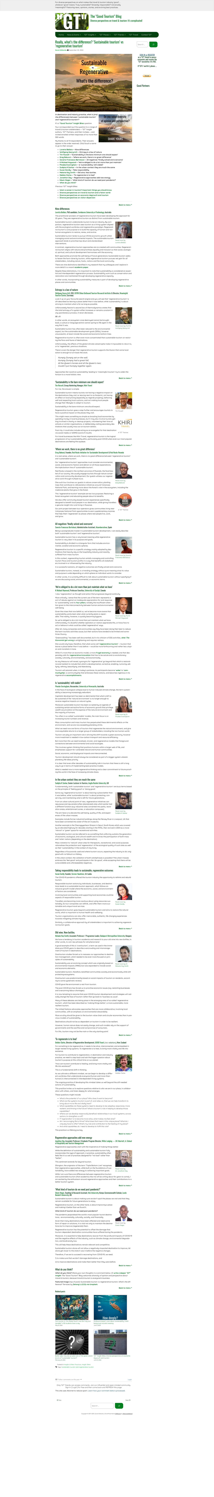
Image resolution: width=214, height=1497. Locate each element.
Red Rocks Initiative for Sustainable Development (90, 452)
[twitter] (137, 3)
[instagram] (142, 3)
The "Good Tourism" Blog (105, 16)
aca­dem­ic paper (81, 267)
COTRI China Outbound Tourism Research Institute (92, 293)
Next (127, 1400)
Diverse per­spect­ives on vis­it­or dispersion (77, 197)
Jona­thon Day (66, 178)
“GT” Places (104, 35)
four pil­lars (80, 603)
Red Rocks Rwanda (117, 452)
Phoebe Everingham (62, 686)
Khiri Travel (88, 385)
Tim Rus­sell (64, 155)
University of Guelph (92, 590)
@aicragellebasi (127, 1413)
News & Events (73, 35)
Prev (59, 1400)
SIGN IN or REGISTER (147, 54)
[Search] (153, 44)
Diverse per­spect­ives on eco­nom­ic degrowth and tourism (84, 195)
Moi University (93, 1192)
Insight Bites (86, 1364)
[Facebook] (132, 3)
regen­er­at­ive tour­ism (109, 644)
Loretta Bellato (60, 212)
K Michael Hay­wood (68, 162)
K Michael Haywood (62, 590)
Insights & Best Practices (72, 1364)
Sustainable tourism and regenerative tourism (78, 1367)
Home (61, 35)
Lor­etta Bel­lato (66, 149)
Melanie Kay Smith (67, 172)
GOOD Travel (99, 1042)
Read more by (120, 480)
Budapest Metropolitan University (112, 935)
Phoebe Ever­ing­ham (68, 165)
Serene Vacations (78, 873)
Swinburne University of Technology (91, 212)
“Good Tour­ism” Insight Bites (72, 123)
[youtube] (151, 3)
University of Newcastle (88, 686)
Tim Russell (59, 385)
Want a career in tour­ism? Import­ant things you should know (86, 190)
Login (129, 1380)
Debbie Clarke (65, 175)
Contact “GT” (146, 35)
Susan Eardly (65, 170)
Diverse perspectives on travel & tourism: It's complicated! (116, 20)
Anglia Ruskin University (97, 783)
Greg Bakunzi (60, 452)
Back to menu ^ (125, 205)
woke (118, 670)
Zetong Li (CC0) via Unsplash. (85, 1284)
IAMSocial (118, 1413)
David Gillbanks (61, 50)
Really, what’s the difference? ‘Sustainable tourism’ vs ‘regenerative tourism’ (89, 43)
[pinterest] (156, 3)
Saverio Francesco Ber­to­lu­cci (72, 160)
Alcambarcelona (101, 527)
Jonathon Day (60, 1141)
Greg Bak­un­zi (65, 157)
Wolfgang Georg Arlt (68, 152)
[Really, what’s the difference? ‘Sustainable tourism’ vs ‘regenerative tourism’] (93, 83)
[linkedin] (147, 3)
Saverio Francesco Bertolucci (65, 527)
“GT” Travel (133, 35)
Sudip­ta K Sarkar (67, 167)
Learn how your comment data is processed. (106, 1391)
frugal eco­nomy (103, 653)
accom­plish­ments (73, 675)
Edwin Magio (65, 180)
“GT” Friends (119, 35)
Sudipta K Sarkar (61, 783)
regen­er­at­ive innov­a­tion (80, 655)
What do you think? (68, 183)
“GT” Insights (89, 35)
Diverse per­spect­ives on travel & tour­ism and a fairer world (85, 192)
